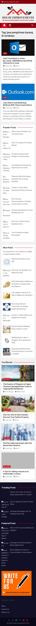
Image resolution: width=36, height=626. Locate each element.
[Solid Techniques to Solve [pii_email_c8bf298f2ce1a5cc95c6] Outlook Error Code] (18, 47)
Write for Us (5, 612)
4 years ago (8, 66)
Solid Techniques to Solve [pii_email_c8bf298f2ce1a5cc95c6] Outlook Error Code (17, 60)
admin (17, 66)
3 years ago (8, 448)
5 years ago (8, 108)
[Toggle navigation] (10, 25)
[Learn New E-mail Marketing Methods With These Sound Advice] (18, 92)
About (4, 606)
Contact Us (5, 609)
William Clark (21, 391)
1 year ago (8, 420)
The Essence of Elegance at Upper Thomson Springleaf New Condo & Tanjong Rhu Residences (17, 386)
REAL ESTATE (7, 379)
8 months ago (9, 391)
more (5, 53)
